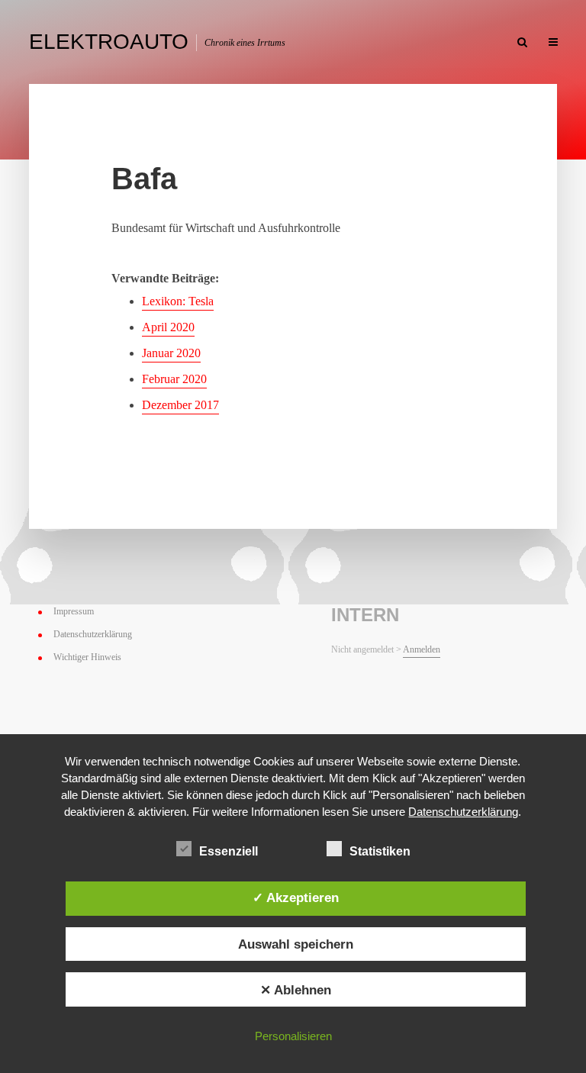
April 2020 (168, 327)
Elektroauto (108, 41)
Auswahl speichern (295, 944)
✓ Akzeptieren (296, 897)
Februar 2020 (174, 378)
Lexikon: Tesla (178, 301)
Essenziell (228, 851)
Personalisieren (293, 1036)
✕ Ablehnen (295, 990)
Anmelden (421, 649)
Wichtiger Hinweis (87, 657)
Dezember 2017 (180, 404)
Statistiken (380, 851)
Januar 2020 (171, 352)
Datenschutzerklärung (92, 634)
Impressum (73, 611)
